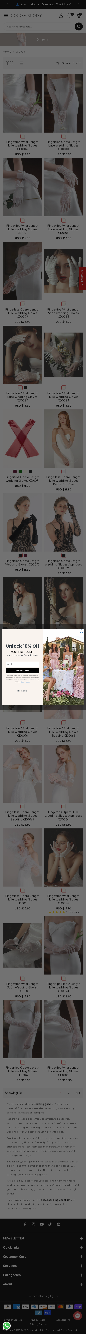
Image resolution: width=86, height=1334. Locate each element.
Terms (22, 682)
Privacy (27, 682)
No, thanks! (22, 691)
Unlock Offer (22, 670)
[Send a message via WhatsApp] (6, 1325)
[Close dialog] (81, 631)
